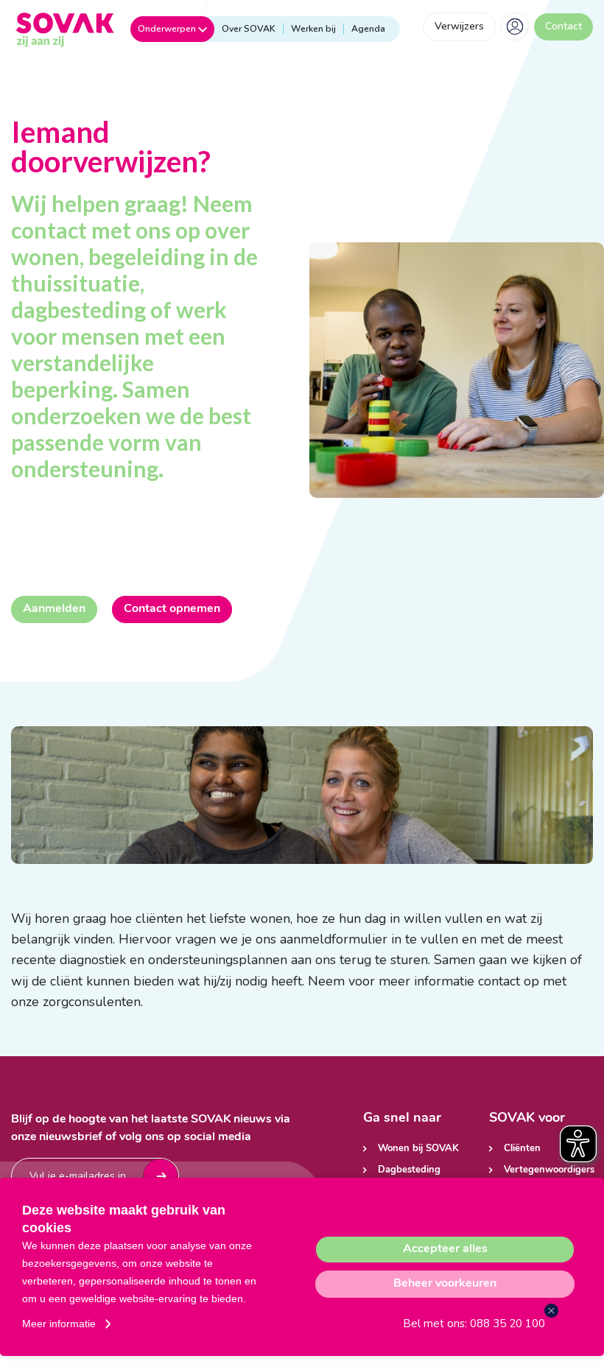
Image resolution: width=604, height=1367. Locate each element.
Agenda (368, 29)
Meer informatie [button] (59, 1323)
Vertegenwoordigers (548, 1170)
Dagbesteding (409, 1170)
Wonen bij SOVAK (418, 1148)
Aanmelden (54, 609)
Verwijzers (459, 26)
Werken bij (313, 29)
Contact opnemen (172, 609)
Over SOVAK (248, 29)
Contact (563, 26)
